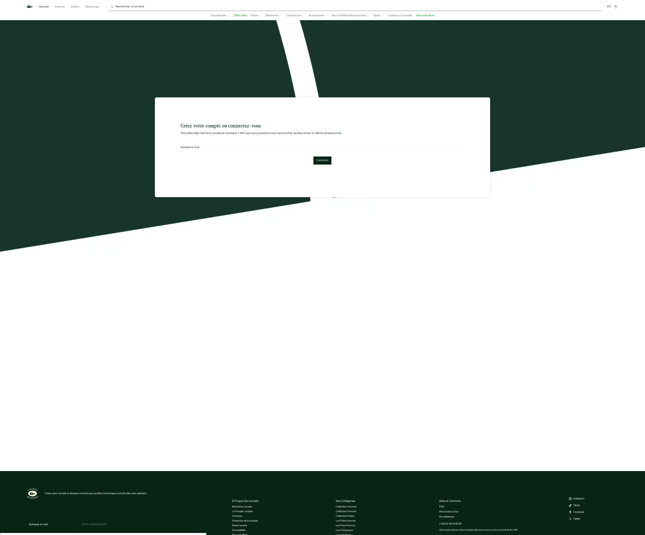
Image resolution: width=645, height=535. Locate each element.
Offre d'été (240, 15)
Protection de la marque (245, 521)
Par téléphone (446, 517)
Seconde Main (425, 15)
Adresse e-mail (190, 147)
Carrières (237, 516)
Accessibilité (239, 530)
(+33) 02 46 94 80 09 (450, 524)
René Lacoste (239, 525)
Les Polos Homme (346, 521)
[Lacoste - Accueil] (30, 7)
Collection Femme (346, 511)
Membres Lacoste (242, 507)
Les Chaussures (344, 530)
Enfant (75, 6)
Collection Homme (346, 507)
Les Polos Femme (345, 525)
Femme (60, 6)
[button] (615, 7)
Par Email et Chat (448, 512)
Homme (44, 6)
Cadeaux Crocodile (400, 15)
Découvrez (92, 6)
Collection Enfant (345, 516)
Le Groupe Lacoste (242, 511)
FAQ (441, 507)
